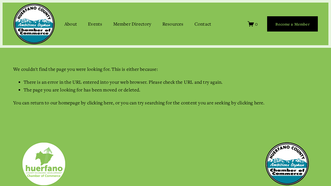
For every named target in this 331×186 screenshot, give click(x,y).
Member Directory (132, 24)
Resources (173, 24)
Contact (202, 24)
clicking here (100, 102)
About (70, 24)
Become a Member (292, 24)
